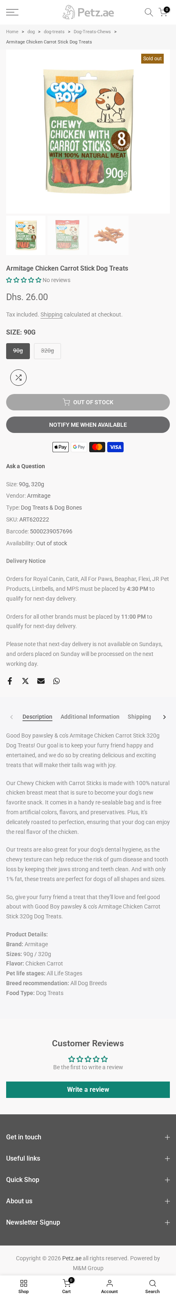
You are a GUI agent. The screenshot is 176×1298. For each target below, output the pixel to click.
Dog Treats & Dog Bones (51, 507)
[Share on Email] (41, 681)
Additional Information (90, 716)
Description (37, 716)
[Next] (164, 717)
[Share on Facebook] (10, 681)
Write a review (88, 1089)
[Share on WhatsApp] (56, 681)
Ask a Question (25, 466)
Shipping (52, 314)
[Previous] (12, 717)
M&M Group (88, 1268)
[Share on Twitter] (25, 681)
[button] (23, 280)
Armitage (38, 495)
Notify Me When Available (88, 424)
